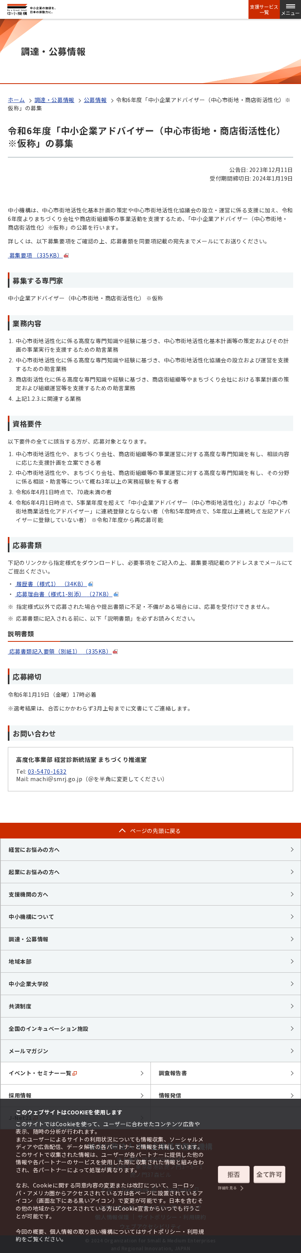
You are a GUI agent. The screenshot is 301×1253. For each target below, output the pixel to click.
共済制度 (20, 1006)
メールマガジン (29, 1051)
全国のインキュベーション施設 (49, 1028)
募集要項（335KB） (36, 255)
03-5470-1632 (47, 771)
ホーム (16, 100)
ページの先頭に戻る (155, 831)
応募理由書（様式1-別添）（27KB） (64, 594)
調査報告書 (173, 1073)
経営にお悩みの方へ (34, 849)
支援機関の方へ (29, 894)
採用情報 (20, 1095)
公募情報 (95, 100)
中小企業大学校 (29, 984)
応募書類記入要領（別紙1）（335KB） (60, 651)
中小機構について (31, 917)
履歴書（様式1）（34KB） (51, 584)
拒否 (233, 1174)
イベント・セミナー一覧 (40, 1073)
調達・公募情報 (54, 100)
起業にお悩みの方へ (34, 872)
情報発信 (170, 1095)
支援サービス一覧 (264, 9)
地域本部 (20, 961)
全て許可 (269, 1174)
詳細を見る (227, 1188)
